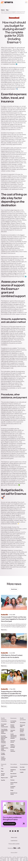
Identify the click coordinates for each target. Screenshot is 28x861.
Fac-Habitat (23, 769)
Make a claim (14, 837)
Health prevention (23, 718)
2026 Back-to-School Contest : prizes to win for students (12, 656)
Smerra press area (13, 776)
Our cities (22, 767)
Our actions (22, 722)
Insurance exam (12, 731)
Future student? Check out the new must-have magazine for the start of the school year (13, 619)
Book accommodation (9, 823)
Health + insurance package (3, 758)
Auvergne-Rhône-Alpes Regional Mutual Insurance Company (4, 739)
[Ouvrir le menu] (26, 2)
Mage (11, 790)
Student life (4, 614)
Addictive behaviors (22, 735)
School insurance (12, 750)
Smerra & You (3, 764)
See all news (14, 589)
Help (2, 768)
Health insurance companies (4, 719)
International (14, 18)
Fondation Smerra (12, 787)
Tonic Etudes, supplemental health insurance (4, 731)
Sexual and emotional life (23, 738)
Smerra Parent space (13, 783)
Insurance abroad (12, 741)
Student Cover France (13, 793)
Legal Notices (14, 840)
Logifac (22, 772)
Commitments (13, 767)
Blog (2, 771)
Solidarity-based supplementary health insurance (4, 748)
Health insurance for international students (13, 736)
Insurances (13, 718)
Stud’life (3, 780)
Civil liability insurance (13, 721)
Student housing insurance (12, 726)
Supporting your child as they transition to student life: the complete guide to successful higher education (14, 694)
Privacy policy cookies (14, 843)
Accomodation (23, 764)
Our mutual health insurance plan (4, 725)
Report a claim (4, 777)
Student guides (3, 774)
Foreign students (3, 753)
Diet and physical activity (22, 730)
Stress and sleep (22, 725)
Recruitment (13, 773)
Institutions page (13, 770)
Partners (12, 780)
